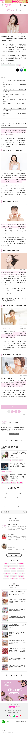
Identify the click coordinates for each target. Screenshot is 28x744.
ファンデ (6, 578)
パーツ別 (18, 65)
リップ (13, 571)
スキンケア (4, 494)
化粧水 (6, 576)
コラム (3, 506)
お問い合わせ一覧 (10, 732)
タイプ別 (22, 578)
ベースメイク (18, 494)
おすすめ (13, 563)
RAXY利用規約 (8, 710)
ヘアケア (3, 502)
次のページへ (14, 407)
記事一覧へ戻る (14, 440)
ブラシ (20, 460)
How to (3, 65)
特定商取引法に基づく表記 (13, 712)
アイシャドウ (20, 568)
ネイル (17, 502)
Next (24, 414)
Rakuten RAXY (8, 5)
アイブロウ (9, 471)
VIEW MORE (14, 555)
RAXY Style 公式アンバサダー (11, 566)
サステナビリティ (17, 732)
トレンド (13, 65)
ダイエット (13, 576)
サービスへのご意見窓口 (17, 710)
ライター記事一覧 (14, 433)
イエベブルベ (7, 573)
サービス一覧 (4, 732)
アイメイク (9, 63)
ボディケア (18, 498)
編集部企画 (21, 563)
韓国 (8, 65)
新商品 (3, 471)
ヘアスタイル (20, 571)
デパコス (21, 576)
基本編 (21, 566)
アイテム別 (15, 460)
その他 (17, 506)
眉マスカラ (19, 482)
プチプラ (15, 573)
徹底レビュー (12, 568)
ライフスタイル (14, 578)
